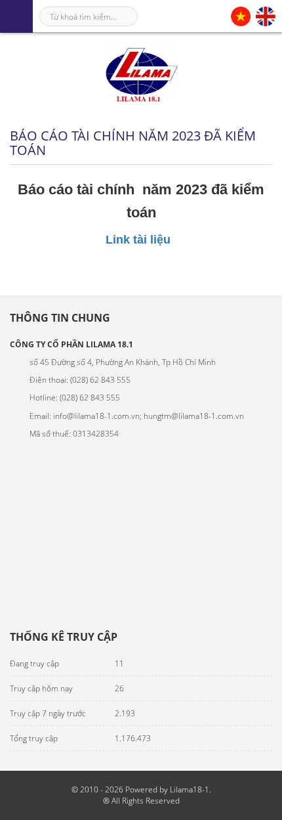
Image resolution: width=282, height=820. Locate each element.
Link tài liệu (141, 239)
